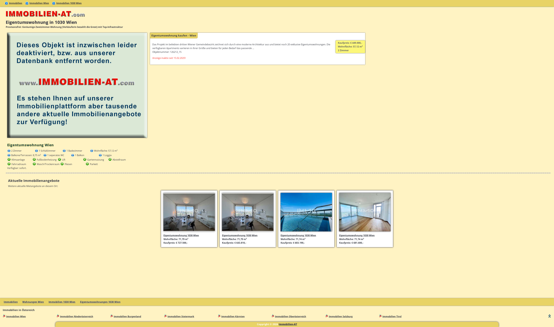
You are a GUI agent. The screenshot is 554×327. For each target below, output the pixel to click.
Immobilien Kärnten (233, 316)
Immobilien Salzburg (341, 316)
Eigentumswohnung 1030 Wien (181, 235)
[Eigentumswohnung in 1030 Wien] (189, 231)
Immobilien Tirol (392, 316)
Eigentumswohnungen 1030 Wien (100, 301)
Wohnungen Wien (33, 301)
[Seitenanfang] (549, 316)
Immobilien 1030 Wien (69, 3)
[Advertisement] (278, 270)
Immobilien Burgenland (127, 316)
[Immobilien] (44, 18)
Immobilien (15, 3)
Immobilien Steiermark (180, 316)
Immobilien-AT (288, 324)
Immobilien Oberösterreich (290, 316)
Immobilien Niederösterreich (76, 316)
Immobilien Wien (39, 3)
